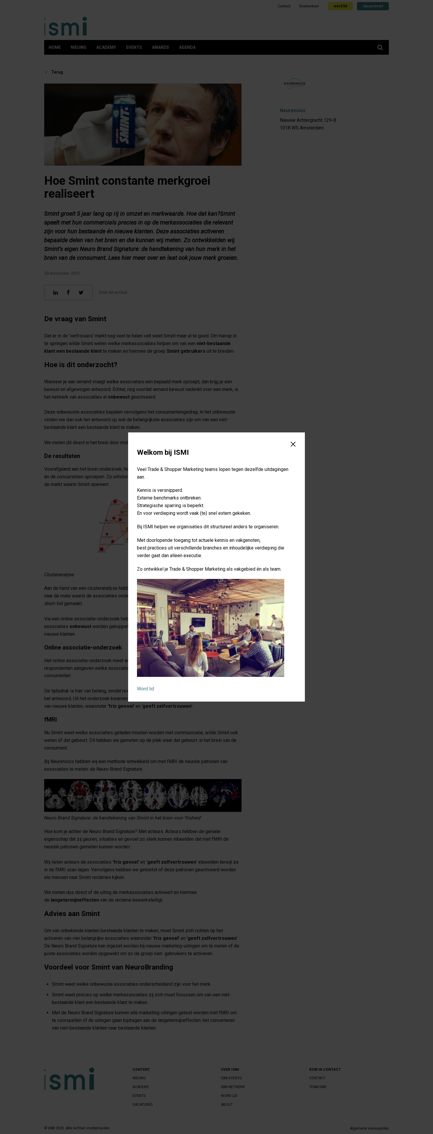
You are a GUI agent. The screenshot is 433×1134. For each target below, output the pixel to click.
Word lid (145, 689)
